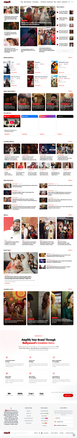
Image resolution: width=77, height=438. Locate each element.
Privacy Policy (46, 432)
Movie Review (50, 1)
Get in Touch (67, 395)
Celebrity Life (64, 1)
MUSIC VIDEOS (44, 415)
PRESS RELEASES (44, 420)
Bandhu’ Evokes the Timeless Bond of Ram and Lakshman (63, 18)
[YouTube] (41, 433)
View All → (70, 57)
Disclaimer (62, 432)
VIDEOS (43, 423)
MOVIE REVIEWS (43, 413)
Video (55, 1)
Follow (41, 134)
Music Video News (27, 1)
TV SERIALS (43, 418)
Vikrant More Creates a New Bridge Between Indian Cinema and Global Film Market (36, 23)
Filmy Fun (59, 1)
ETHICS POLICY (28, 423)
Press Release (43, 1)
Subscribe (6, 134)
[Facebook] (39, 433)
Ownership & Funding (69, 432)
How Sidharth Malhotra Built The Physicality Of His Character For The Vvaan (28, 50)
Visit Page (24, 134)
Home (22, 1)
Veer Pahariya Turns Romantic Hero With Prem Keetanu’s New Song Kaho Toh (10, 33)
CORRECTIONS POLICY (29, 420)
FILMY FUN (44, 425)
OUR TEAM (29, 415)
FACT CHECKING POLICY (28, 418)
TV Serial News (35, 1)
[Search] (69, 2)
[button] (72, 2)
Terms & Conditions (54, 432)
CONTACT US (28, 413)
